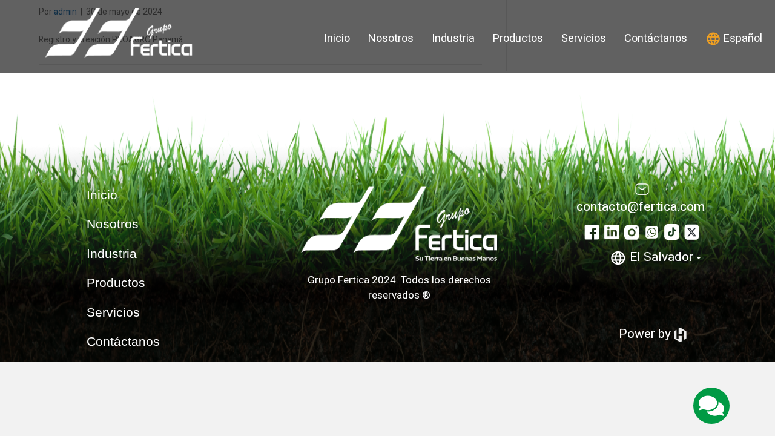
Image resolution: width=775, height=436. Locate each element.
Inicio (337, 38)
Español (741, 38)
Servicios (583, 38)
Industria (453, 38)
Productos (518, 38)
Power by (646, 334)
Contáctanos (655, 38)
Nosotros (391, 38)
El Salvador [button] (661, 257)
